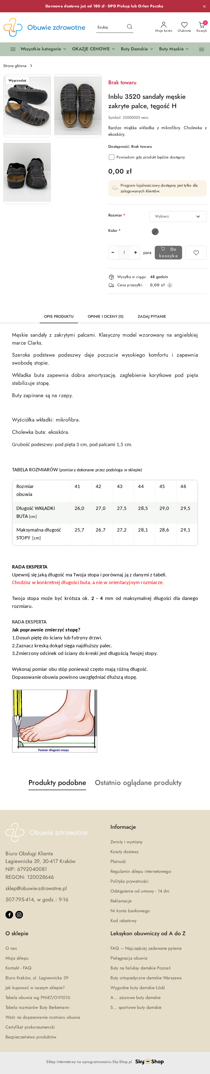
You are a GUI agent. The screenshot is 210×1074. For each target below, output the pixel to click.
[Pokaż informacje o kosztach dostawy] (170, 285)
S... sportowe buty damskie (135, 1007)
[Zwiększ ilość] (136, 252)
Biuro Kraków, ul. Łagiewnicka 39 (36, 978)
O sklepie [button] (16, 933)
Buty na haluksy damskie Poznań (140, 968)
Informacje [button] (123, 827)
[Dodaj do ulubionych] (196, 252)
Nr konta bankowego (130, 911)
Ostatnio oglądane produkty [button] (138, 782)
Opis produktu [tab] (59, 316)
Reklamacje (121, 901)
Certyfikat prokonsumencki (30, 1027)
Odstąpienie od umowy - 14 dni (140, 891)
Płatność (118, 861)
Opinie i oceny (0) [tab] (106, 316)
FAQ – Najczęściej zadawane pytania (146, 948)
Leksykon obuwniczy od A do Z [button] (148, 933)
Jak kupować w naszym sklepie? (35, 987)
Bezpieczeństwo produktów (30, 1037)
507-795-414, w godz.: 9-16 (36, 899)
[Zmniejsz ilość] (113, 252)
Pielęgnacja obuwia (128, 958)
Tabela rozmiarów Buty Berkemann (37, 1007)
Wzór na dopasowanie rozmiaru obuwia (42, 1017)
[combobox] (178, 216)
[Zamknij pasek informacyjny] (204, 6)
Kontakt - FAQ (18, 968)
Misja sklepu (16, 958)
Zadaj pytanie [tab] (152, 316)
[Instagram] (19, 915)
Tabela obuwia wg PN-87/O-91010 (37, 997)
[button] (93, 49)
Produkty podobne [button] (57, 782)
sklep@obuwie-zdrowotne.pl (36, 888)
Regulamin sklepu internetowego (140, 871)
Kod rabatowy (123, 920)
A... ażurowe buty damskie (135, 997)
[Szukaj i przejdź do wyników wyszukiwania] (129, 27)
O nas (11, 948)
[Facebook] (9, 915)
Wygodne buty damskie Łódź (137, 987)
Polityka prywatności (129, 881)
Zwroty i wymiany (126, 842)
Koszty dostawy (124, 851)
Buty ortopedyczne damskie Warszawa (146, 978)
